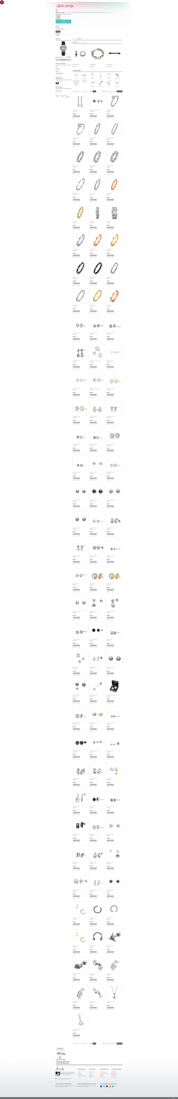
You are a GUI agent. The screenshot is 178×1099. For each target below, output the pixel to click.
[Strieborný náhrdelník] (114, 992)
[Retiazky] (100, 75)
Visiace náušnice (76, 110)
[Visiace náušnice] (80, 101)
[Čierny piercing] (114, 54)
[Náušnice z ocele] (114, 630)
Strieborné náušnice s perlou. (95, 360)
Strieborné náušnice (76, 332)
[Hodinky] (117, 82)
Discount (101, 1075)
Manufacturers (60, 63)
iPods (76, 78)
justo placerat (113, 1071)
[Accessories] (84, 75)
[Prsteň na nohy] (114, 965)
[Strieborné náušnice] (80, 324)
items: (88, 91)
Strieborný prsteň (110, 110)
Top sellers (91, 1073)
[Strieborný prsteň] (114, 101)
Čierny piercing (110, 64)
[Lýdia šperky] (65, 6)
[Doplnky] (92, 82)
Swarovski (58, 69)
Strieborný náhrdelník (111, 1001)
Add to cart (63, 59)
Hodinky (117, 86)
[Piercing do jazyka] (114, 937)
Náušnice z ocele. (76, 583)
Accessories (84, 78)
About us (79, 1077)
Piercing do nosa (76, 917)
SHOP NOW (75, 66)
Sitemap (57, 10)
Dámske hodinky (58, 57)
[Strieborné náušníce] (97, 407)
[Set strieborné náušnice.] (114, 686)
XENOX (57, 71)
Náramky (109, 78)
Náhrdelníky (92, 78)
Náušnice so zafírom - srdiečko (95, 110)
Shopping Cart (60, 12)
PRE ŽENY (58, 33)
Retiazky (100, 78)
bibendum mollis (114, 1074)
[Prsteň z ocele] (97, 184)
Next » (84, 91)
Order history (102, 1077)
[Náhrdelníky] (92, 75)
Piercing (100, 86)
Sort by (104, 91)
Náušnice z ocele (110, 639)
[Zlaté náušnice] (114, 769)
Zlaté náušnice (109, 778)
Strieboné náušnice (76, 360)
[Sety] (108, 82)
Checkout (63, 22)
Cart (63, 20)
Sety (109, 86)
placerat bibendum (114, 1073)
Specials (58, 38)
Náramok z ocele (93, 64)
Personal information (103, 1073)
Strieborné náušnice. (76, 611)
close (174, 1098)
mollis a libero (113, 1075)
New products (91, 1071)
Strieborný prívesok (76, 1029)
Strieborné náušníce (93, 416)
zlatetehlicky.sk (59, 90)
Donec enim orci (114, 1077)
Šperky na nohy (117, 78)
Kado (57, 66)
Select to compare (77, 118)
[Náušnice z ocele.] (80, 574)
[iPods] (76, 75)
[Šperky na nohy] (117, 75)
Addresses (102, 1074)
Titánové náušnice (76, 64)
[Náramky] (108, 75)
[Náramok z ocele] (97, 54)
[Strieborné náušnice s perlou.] (97, 352)
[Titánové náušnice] (80, 54)
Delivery (79, 1073)
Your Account (102, 1071)
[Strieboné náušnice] (80, 352)
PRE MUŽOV (58, 34)
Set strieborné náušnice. (111, 695)
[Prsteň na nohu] (97, 965)
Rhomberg (58, 68)
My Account (58, 27)
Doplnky (92, 86)
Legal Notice (80, 1074)
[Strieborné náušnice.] (80, 602)
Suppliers (90, 1077)
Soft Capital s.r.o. (59, 91)
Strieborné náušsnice (93, 695)
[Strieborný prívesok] (80, 1020)
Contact (57, 11)
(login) (62, 28)
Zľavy (57, 9)
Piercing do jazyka (110, 945)
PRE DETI (58, 35)
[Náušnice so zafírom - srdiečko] (97, 101)
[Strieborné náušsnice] (97, 686)
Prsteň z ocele (92, 193)
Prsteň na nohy (109, 973)
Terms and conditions (81, 1075)
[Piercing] (100, 82)
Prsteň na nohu (92, 973)
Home (74, 38)
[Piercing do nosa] (80, 909)
